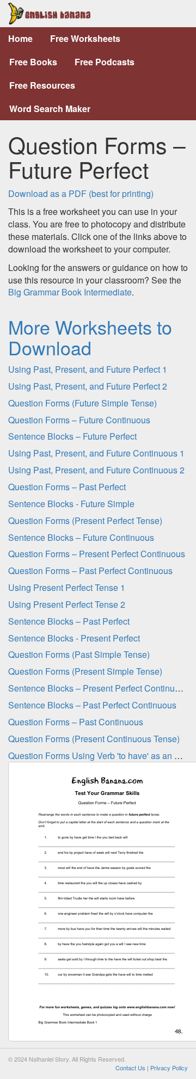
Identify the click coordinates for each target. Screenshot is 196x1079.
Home (20, 38)
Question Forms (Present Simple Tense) (85, 671)
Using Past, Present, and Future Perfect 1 (87, 369)
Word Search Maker (49, 108)
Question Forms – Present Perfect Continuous (96, 553)
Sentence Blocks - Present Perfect (74, 638)
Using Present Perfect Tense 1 (66, 587)
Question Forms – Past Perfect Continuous (90, 570)
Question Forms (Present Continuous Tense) (94, 738)
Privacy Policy (169, 1067)
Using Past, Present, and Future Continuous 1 (96, 453)
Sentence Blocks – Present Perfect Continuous (98, 688)
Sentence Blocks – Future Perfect (72, 436)
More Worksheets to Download (90, 336)
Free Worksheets (85, 38)
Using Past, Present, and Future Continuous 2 (96, 470)
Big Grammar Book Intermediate (70, 292)
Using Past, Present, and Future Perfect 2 (87, 386)
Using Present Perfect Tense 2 (66, 604)
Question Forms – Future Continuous (79, 420)
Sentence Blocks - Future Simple (71, 503)
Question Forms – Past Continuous (75, 722)
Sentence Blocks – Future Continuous (81, 537)
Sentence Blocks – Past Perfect (69, 621)
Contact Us (130, 1067)
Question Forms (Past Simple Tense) (79, 654)
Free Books (33, 62)
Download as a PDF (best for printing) (81, 193)
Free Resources (42, 85)
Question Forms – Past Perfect (67, 486)
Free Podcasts (104, 62)
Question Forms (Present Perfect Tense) (85, 520)
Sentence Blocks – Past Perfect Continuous (92, 705)
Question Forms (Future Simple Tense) (82, 403)
